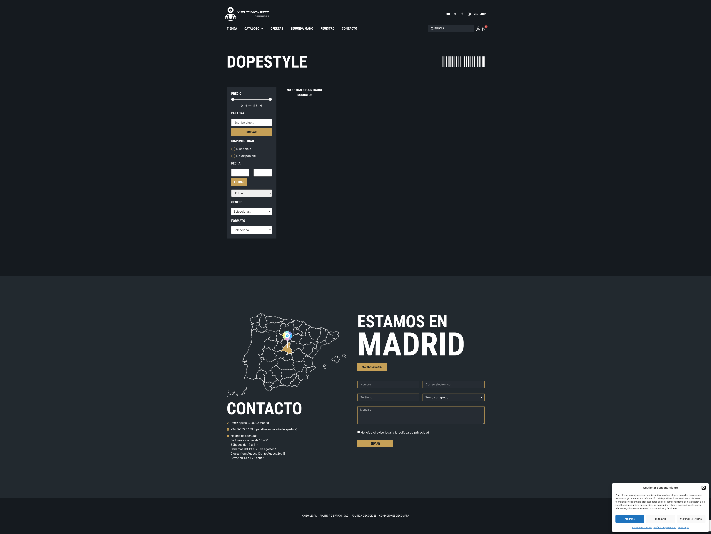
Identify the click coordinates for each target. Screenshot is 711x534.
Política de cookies (642, 527)
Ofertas (277, 28)
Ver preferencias (691, 519)
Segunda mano (302, 28)
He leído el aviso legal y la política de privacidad (395, 432)
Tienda (232, 28)
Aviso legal (683, 527)
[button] (703, 488)
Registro (328, 28)
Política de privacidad (665, 527)
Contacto (349, 28)
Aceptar (630, 519)
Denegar (660, 519)
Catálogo (251, 28)
